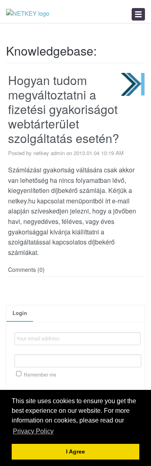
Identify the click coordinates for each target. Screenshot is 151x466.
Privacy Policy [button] (33, 431)
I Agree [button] (75, 452)
